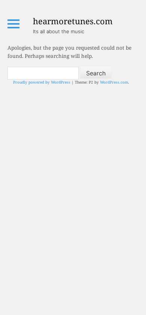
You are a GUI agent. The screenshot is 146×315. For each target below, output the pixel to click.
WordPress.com (114, 82)
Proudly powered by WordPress (41, 82)
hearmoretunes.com (73, 20)
